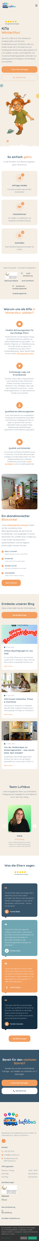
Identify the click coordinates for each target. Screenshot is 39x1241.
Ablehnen (24, 1238)
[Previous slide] (4, 826)
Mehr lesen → (19, 666)
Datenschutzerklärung (22, 1234)
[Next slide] (35, 826)
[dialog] (19, 1233)
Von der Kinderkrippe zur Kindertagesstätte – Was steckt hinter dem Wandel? (19, 750)
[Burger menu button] (36, 5)
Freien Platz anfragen (19, 69)
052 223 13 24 (21, 78)
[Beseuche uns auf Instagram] (4, 1141)
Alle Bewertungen (19, 1039)
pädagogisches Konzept (17, 525)
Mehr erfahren (11, 583)
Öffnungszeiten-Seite (25, 354)
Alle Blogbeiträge (19, 615)
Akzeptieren (32, 1238)
